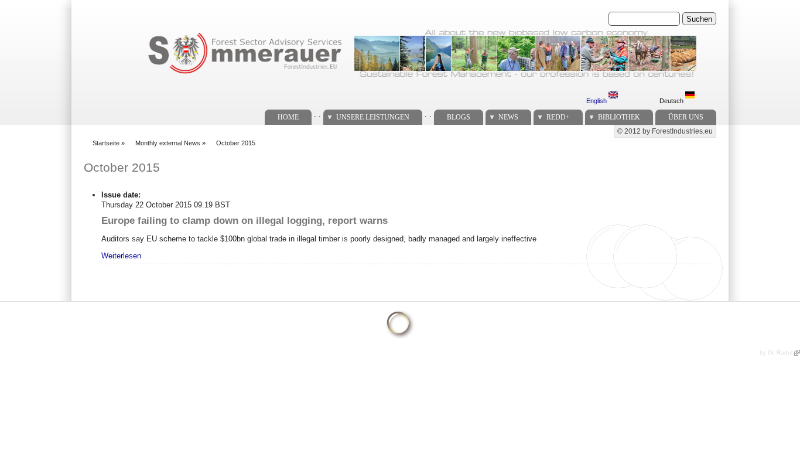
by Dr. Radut (776, 352)
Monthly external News (167, 142)
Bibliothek (619, 117)
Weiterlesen (121, 255)
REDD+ (558, 117)
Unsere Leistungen (372, 117)
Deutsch (672, 100)
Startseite (106, 142)
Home (288, 117)
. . (317, 114)
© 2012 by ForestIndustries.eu (665, 131)
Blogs (458, 117)
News (508, 117)
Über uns (685, 117)
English (597, 100)
